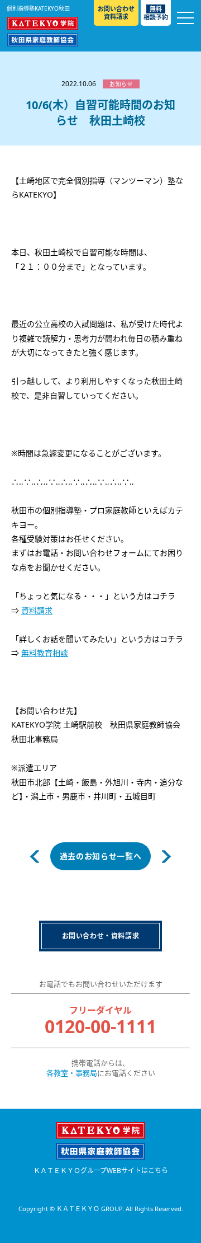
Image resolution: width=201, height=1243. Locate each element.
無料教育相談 (44, 653)
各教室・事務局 (71, 1073)
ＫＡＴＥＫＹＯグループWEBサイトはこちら (101, 1170)
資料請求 (36, 610)
